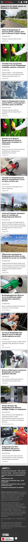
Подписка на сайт (7, 478)
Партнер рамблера (14, 534)
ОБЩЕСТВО (5, 41)
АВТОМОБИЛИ (6, 310)
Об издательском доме (8, 471)
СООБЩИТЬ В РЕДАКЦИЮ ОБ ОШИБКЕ (12, 487)
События (5, 383)
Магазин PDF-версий (19, 473)
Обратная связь (6, 473)
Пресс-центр (22, 471)
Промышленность (8, 424)
